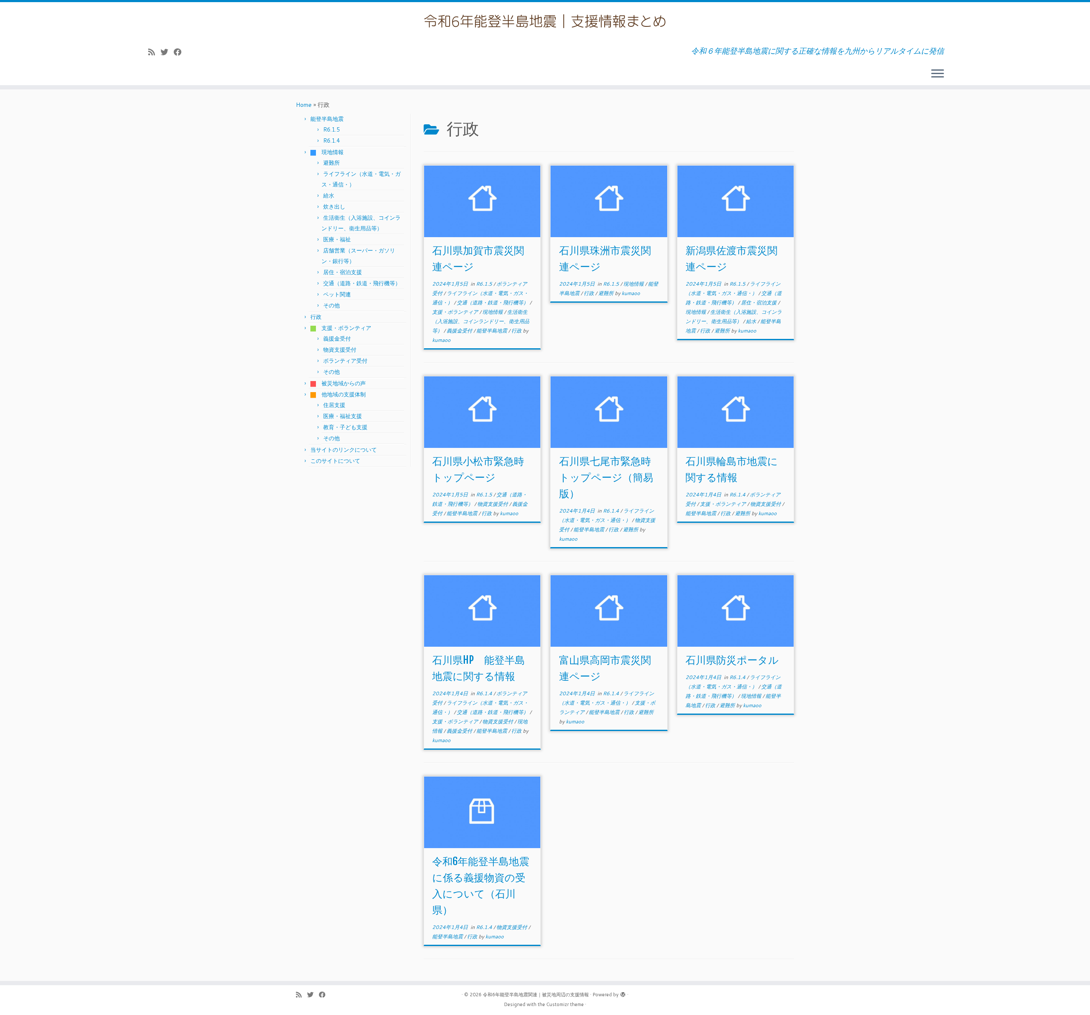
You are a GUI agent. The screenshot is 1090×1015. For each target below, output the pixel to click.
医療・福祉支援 (342, 416)
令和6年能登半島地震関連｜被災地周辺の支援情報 (536, 994)
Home (304, 104)
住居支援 (334, 405)
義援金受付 (337, 338)
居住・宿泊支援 (342, 272)
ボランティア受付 (345, 360)
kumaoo (441, 340)
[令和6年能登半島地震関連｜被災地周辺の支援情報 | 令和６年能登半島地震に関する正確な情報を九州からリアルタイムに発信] (545, 21)
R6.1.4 (331, 140)
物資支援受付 (339, 349)
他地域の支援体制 (341, 394)
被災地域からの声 (341, 383)
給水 (328, 195)
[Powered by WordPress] (623, 993)
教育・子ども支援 (345, 427)
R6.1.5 (331, 129)
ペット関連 (337, 294)
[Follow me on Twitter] (167, 51)
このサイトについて (335, 460)
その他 (331, 305)
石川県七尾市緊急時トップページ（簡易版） (606, 477)
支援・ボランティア (343, 328)
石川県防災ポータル (732, 660)
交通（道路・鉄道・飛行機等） (362, 283)
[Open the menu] (937, 74)
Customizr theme (565, 1004)
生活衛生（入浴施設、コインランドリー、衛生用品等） (480, 321)
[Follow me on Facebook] (180, 51)
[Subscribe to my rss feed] (154, 51)
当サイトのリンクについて (343, 449)
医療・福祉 (337, 239)
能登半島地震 (327, 119)
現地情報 (330, 152)
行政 (315, 317)
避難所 (331, 162)
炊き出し (334, 206)
